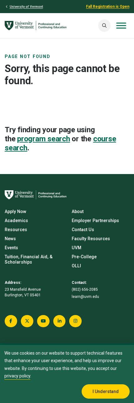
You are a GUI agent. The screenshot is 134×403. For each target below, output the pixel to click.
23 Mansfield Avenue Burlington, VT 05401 (23, 292)
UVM (76, 247)
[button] (104, 25)
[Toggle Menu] (121, 26)
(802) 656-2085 (85, 289)
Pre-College (84, 256)
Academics (16, 220)
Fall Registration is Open (107, 6)
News (10, 238)
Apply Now (15, 211)
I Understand (106, 391)
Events (11, 247)
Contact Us (83, 229)
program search (43, 138)
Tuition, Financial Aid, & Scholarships (29, 259)
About (78, 211)
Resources (16, 229)
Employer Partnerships (95, 220)
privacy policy (17, 375)
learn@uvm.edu (85, 296)
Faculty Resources (91, 238)
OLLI (76, 265)
